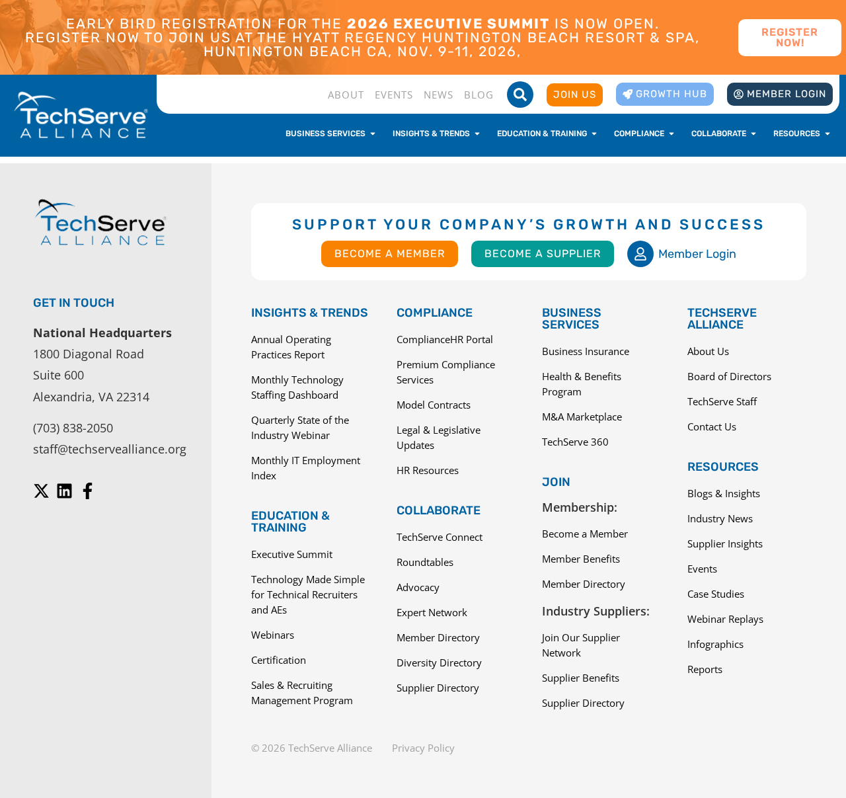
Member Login (697, 254)
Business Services (571, 318)
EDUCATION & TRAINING (290, 521)
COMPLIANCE (435, 312)
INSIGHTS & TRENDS (309, 312)
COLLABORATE (439, 510)
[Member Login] (640, 254)
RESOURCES (723, 466)
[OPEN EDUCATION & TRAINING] (594, 134)
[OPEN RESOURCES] (827, 134)
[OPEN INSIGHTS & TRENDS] (477, 134)
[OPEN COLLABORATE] (753, 134)
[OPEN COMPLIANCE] (671, 134)
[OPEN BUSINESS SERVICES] (373, 134)
